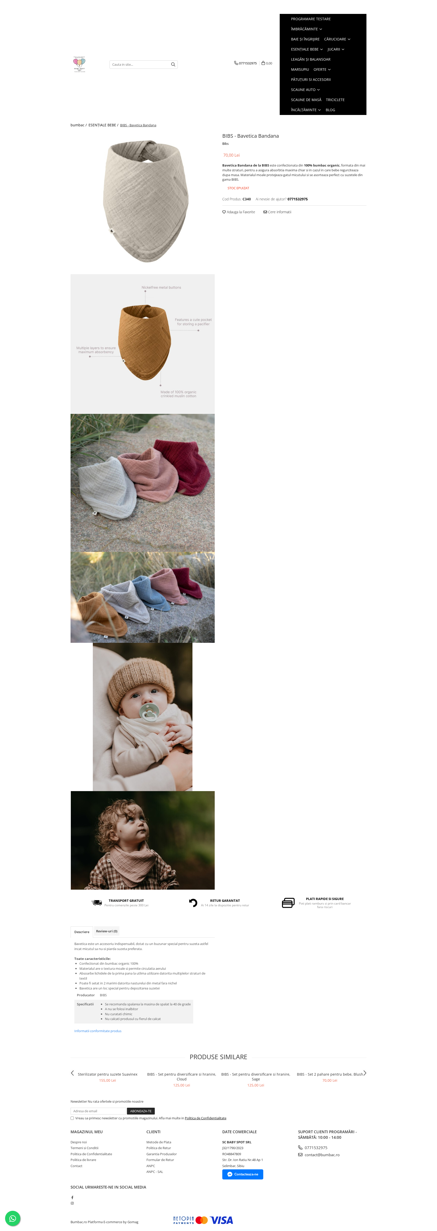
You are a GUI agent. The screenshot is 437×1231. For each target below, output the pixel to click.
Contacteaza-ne (246, 1174)
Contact (76, 1166)
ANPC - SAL (154, 1171)
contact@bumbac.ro (322, 1154)
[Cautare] (173, 64)
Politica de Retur (158, 1148)
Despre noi (79, 1142)
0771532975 (315, 1147)
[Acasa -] (86, 64)
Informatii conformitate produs (97, 1031)
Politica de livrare (83, 1159)
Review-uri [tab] (106, 931)
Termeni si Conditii (84, 1148)
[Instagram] (72, 1203)
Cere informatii (279, 211)
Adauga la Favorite (240, 211)
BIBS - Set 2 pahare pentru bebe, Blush (330, 1074)
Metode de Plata (158, 1142)
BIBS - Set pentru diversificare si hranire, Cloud (181, 1076)
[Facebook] (72, 1197)
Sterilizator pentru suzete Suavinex (107, 1074)
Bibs (225, 143)
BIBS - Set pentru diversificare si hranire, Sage (255, 1076)
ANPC (150, 1166)
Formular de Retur (160, 1159)
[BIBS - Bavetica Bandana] (143, 202)
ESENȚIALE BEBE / (104, 125)
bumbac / (79, 125)
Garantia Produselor (161, 1154)
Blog (330, 109)
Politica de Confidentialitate (205, 1118)
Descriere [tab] (81, 932)
